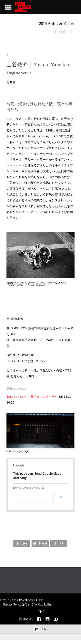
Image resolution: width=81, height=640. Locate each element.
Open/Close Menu (8, 7)
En (27, 604)
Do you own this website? (28, 488)
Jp (23, 604)
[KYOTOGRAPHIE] (23, 7)
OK (60, 497)
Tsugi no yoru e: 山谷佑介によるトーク (32, 396)
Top (39, 611)
